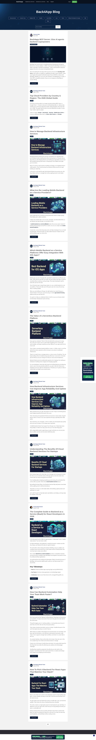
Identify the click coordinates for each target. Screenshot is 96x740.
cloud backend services (52, 481)
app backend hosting (60, 292)
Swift (85, 18)
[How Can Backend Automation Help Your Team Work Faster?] (48, 607)
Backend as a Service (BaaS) (43, 553)
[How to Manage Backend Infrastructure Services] (48, 146)
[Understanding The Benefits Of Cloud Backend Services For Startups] (48, 464)
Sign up (74, 1)
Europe (40, 112)
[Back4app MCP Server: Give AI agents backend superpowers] (48, 54)
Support (52, 1)
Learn (57, 18)
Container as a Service (40, 1)
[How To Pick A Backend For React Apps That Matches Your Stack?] (48, 684)
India (51, 114)
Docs (48, 1)
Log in (69, 1)
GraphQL (40, 18)
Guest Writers (49, 18)
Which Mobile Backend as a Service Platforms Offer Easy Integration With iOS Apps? (46, 252)
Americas (51, 112)
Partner (63, 18)
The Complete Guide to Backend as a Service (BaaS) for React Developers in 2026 (47, 514)
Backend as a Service (30, 1)
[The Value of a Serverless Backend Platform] (48, 331)
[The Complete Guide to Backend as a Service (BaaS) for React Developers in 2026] (48, 529)
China (47, 114)
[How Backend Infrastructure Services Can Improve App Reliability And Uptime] (48, 401)
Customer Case (23, 18)
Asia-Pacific (45, 112)
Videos (48, 21)
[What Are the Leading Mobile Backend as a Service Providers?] (48, 205)
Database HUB (32, 18)
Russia (54, 114)
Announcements (13, 18)
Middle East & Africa (59, 112)
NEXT (48, 724)
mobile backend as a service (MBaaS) (40, 224)
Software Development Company (74, 18)
